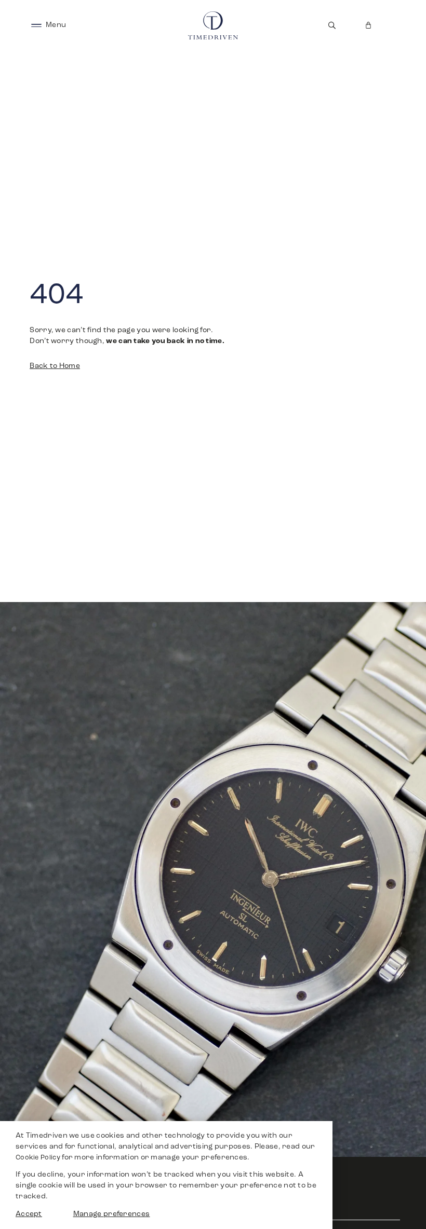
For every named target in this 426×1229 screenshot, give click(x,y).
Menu (56, 25)
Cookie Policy (38, 1158)
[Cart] (368, 25)
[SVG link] (36, 25)
